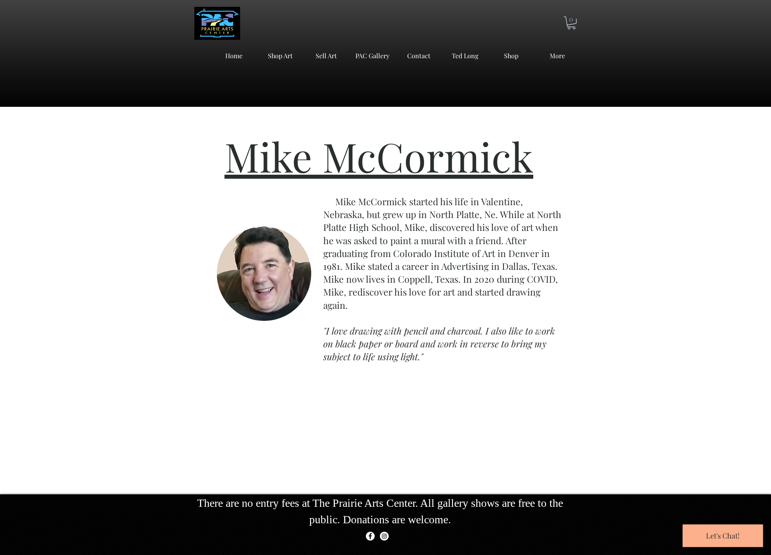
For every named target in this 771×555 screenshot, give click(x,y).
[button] (571, 22)
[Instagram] (384, 536)
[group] (385, 483)
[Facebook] (370, 536)
